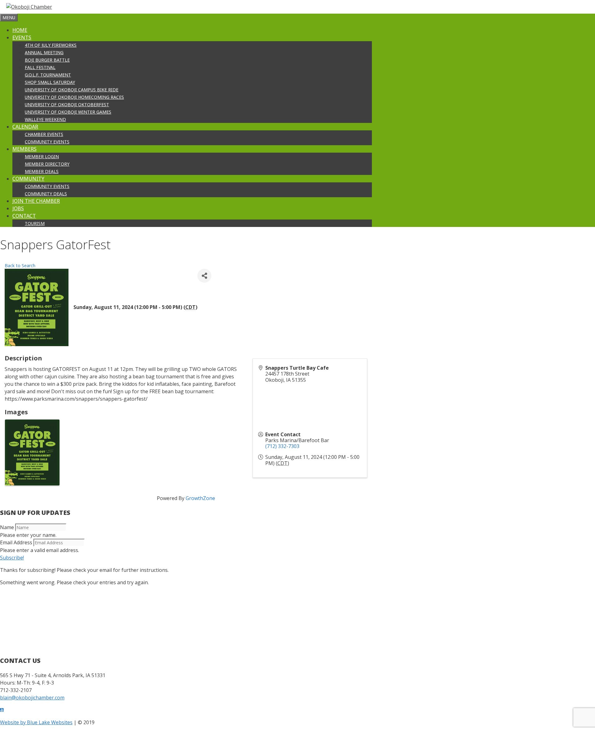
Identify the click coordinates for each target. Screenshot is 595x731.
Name (7, 527)
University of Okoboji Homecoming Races (74, 97)
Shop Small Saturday (50, 82)
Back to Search (20, 265)
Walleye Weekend (45, 119)
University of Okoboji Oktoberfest (67, 104)
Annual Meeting (44, 52)
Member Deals (42, 171)
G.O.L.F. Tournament (48, 75)
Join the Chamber (36, 201)
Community (28, 178)
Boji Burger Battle (47, 60)
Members (24, 149)
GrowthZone (200, 498)
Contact (24, 215)
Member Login (42, 156)
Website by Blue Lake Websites (36, 722)
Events (21, 37)
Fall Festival (40, 67)
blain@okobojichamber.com (32, 697)
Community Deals (46, 194)
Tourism (35, 223)
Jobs (18, 208)
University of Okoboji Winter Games (68, 112)
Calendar (25, 126)
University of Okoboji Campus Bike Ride (71, 90)
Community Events (47, 142)
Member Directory (47, 164)
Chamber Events (44, 134)
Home (19, 30)
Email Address (16, 542)
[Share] (204, 276)
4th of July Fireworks (51, 45)
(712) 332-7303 (282, 446)
